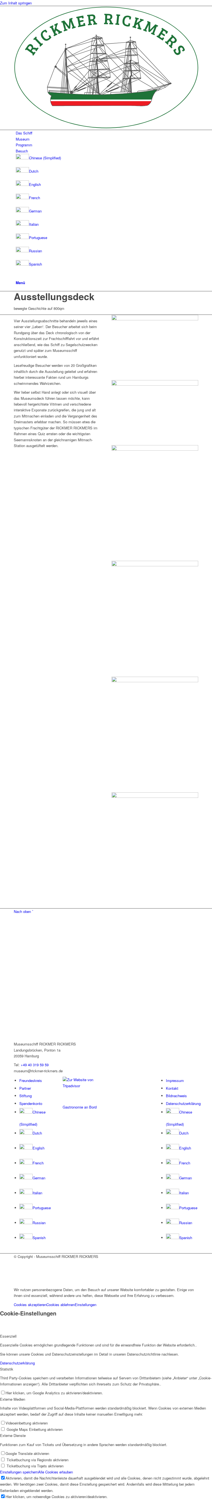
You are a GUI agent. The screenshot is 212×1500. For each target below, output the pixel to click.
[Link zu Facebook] (17, 1262)
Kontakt (172, 1088)
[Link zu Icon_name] (17, 1268)
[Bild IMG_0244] (155, 618)
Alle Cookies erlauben (55, 1472)
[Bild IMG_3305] (155, 412)
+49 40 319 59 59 (35, 1064)
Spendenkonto (30, 1103)
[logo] (106, 126)
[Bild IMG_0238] (155, 503)
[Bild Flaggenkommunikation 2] (155, 734)
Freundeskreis (30, 1080)
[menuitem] (107, 133)
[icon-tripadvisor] (82, 1085)
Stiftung (25, 1095)
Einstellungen (85, 1304)
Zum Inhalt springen (16, 3)
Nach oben (23, 911)
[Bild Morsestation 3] (155, 850)
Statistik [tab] (6, 1369)
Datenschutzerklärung (183, 1103)
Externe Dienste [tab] (13, 1435)
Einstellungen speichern (19, 1472)
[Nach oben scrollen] (1, 1280)
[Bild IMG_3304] (155, 347)
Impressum (175, 1080)
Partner (25, 1088)
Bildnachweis (176, 1095)
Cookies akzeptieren (30, 1304)
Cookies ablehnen (60, 1304)
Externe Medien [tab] (12, 1399)
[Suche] (17, 276)
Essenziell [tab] (8, 1336)
